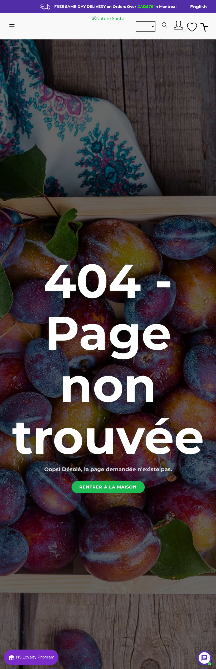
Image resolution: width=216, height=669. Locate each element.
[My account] (178, 25)
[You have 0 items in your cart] (204, 26)
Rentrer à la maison (108, 486)
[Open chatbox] (204, 658)
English (198, 6)
